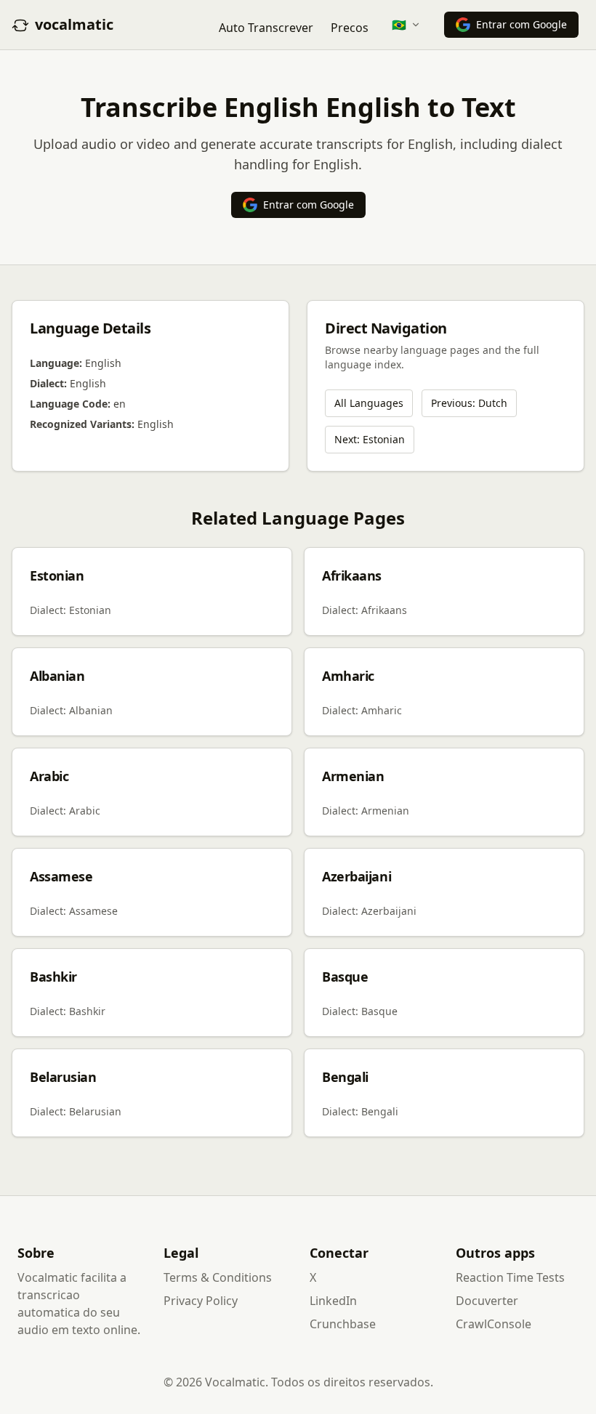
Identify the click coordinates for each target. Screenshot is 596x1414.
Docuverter (487, 1301)
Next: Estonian (369, 439)
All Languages (368, 403)
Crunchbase (343, 1324)
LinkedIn (333, 1301)
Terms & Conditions (218, 1277)
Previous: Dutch (469, 403)
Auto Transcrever (266, 28)
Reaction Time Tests (510, 1277)
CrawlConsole (493, 1324)
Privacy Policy (201, 1301)
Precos (350, 28)
